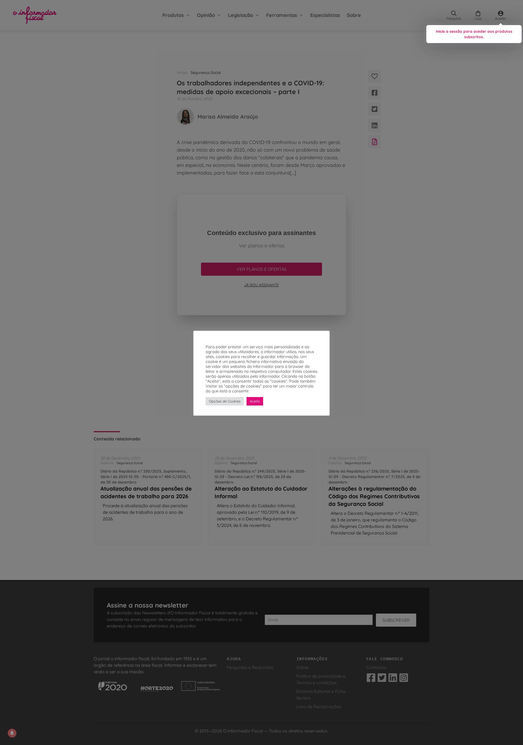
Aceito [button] (255, 401)
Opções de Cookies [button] (225, 401)
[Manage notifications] (12, 733)
